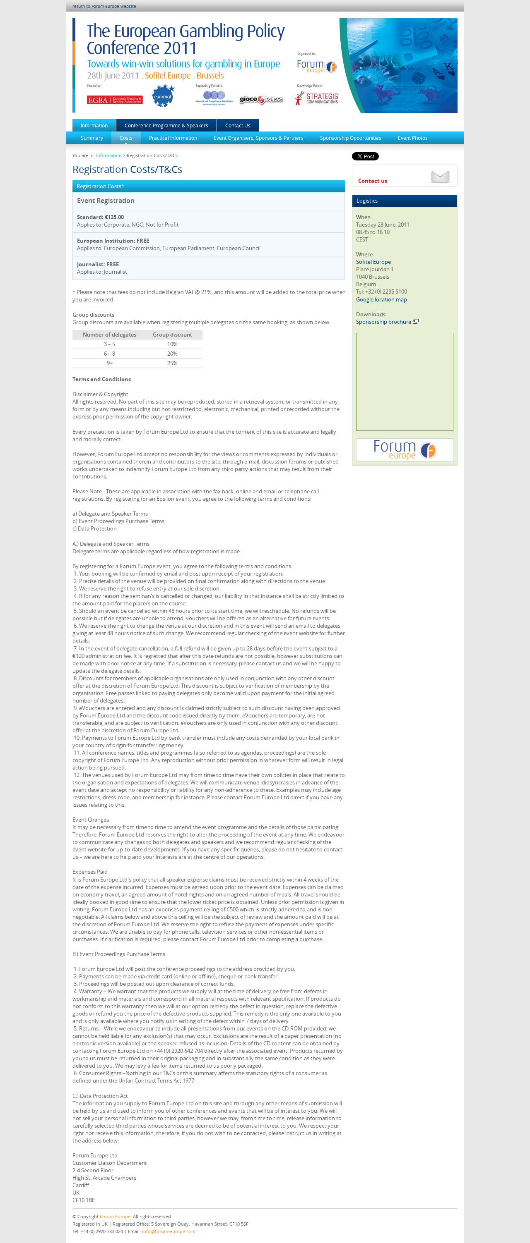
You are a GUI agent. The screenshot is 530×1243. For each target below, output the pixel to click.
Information (94, 125)
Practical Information (173, 137)
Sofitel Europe (373, 261)
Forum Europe (115, 1216)
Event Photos (413, 137)
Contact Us (238, 125)
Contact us (372, 180)
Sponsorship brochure (383, 321)
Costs (126, 137)
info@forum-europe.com (168, 1231)
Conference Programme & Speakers (166, 125)
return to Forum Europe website (104, 6)
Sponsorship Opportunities (350, 137)
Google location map (381, 299)
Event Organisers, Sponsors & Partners (259, 137)
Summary (92, 137)
